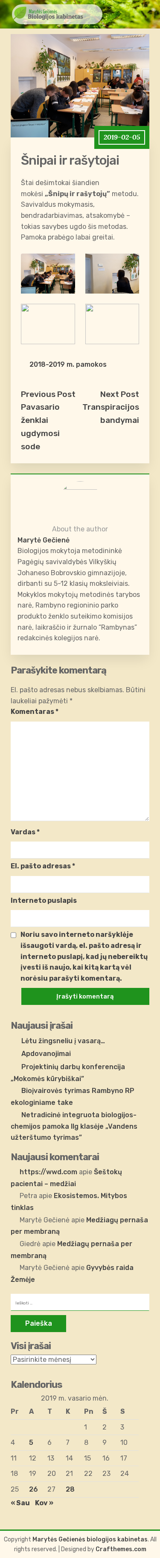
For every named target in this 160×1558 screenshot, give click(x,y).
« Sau (20, 1503)
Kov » (44, 1503)
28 (70, 1489)
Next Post (119, 394)
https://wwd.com (48, 1172)
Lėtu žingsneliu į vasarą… (63, 1041)
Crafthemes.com (121, 1549)
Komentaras (34, 712)
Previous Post (48, 394)
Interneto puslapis (44, 900)
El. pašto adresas (43, 866)
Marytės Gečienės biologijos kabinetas (90, 1539)
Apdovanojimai (46, 1054)
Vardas (25, 832)
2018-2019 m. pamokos (68, 364)
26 (33, 1489)
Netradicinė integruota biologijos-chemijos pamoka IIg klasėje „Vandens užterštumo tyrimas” (74, 1126)
